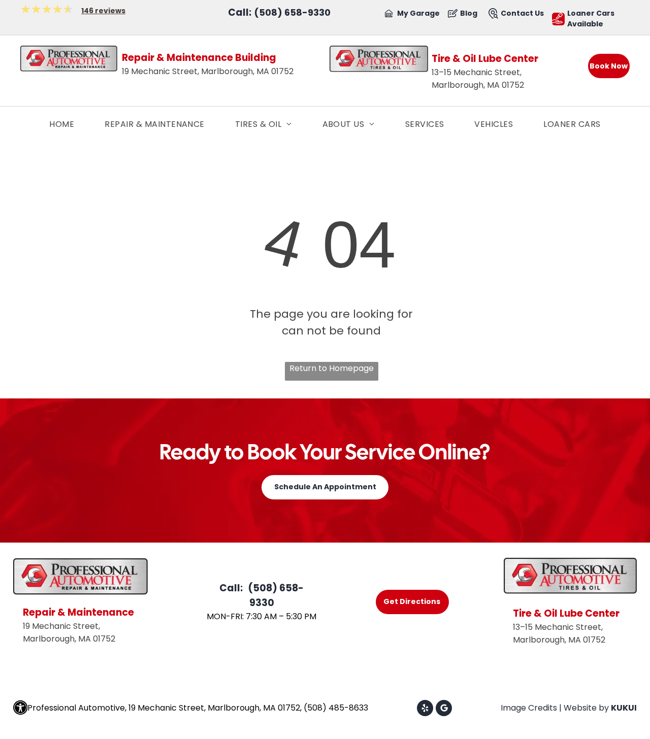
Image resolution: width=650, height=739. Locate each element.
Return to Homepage (331, 368)
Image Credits (529, 708)
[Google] (444, 709)
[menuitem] (61, 124)
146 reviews (103, 11)
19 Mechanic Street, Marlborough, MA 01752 (208, 71)
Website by (586, 708)
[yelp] (425, 709)
